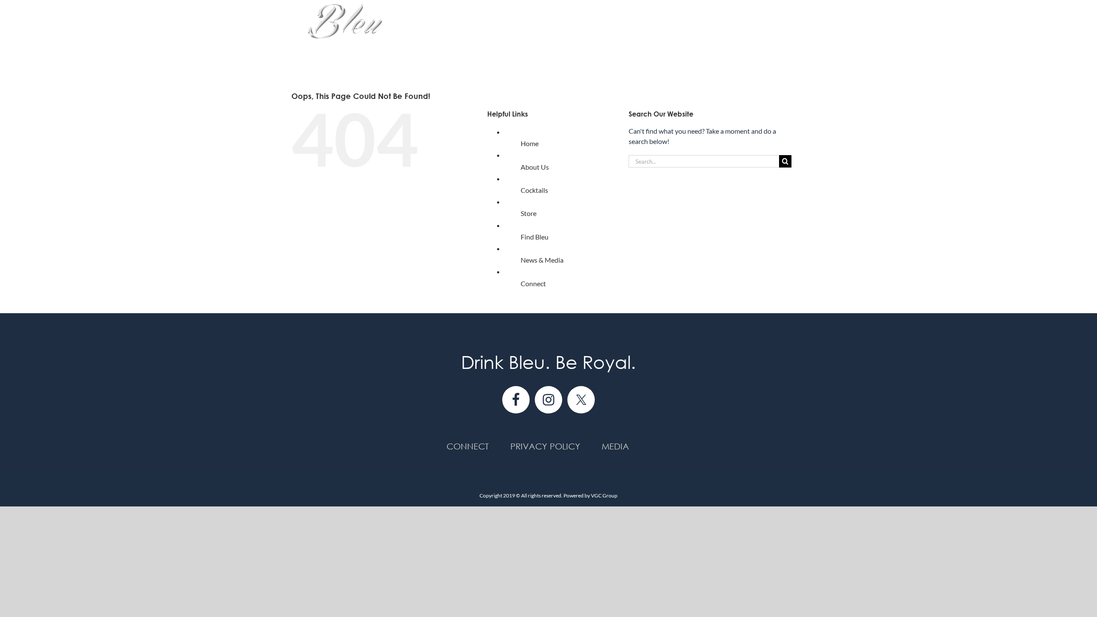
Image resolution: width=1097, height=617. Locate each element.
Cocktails (534, 190)
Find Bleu (534, 237)
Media (615, 446)
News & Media (542, 260)
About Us (535, 167)
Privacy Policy (545, 446)
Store (529, 213)
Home (530, 143)
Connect (533, 283)
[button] (791, 35)
